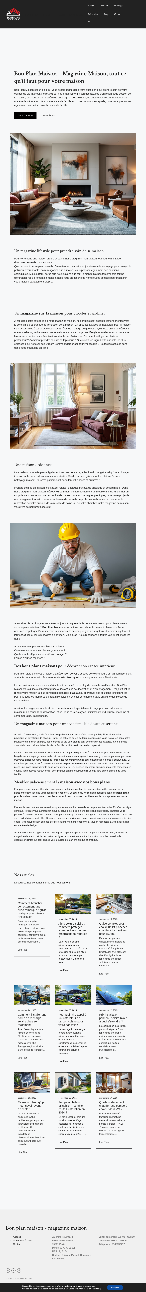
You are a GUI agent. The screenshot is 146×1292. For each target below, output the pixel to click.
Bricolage (118, 5)
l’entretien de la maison (60, 324)
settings (98, 1289)
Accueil (91, 5)
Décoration (93, 14)
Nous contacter (25, 115)
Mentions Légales (22, 1240)
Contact (118, 14)
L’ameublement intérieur (27, 807)
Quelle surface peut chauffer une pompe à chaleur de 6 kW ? (113, 1106)
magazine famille (51, 759)
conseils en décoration (103, 685)
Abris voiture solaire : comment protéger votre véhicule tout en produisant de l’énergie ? (72, 930)
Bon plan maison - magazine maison (54, 14)
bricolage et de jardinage (106, 487)
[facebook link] (19, 1270)
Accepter (115, 1287)
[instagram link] (8, 1270)
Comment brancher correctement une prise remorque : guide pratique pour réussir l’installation (32, 910)
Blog (106, 14)
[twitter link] (13, 1270)
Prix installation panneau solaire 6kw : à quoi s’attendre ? (113, 1018)
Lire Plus (22, 949)
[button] (89, 22)
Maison (104, 5)
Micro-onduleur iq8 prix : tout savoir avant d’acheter (32, 1106)
